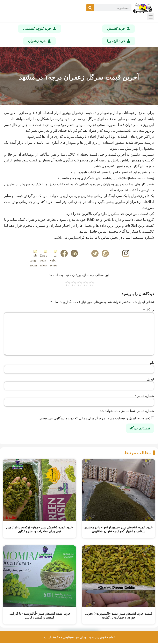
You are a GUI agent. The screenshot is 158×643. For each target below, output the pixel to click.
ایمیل (150, 379)
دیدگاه (148, 310)
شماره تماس (144, 396)
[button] (150, 16)
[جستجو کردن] (90, 7)
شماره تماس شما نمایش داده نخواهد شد (127, 411)
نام (152, 362)
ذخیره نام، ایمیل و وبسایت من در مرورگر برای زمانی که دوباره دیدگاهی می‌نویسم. (94, 418)
